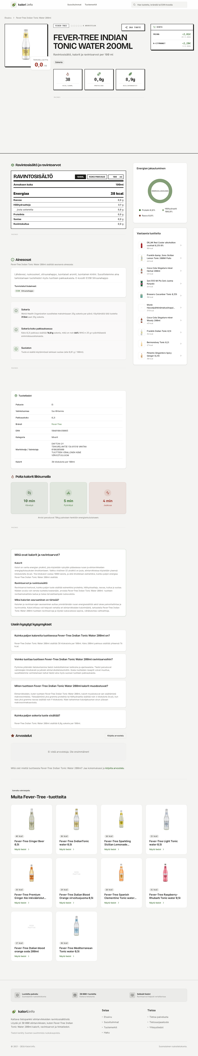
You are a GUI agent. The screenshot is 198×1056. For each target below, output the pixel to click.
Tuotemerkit (91, 4)
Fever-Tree (57, 424)
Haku (107, 1032)
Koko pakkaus (97, 177)
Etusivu (8, 18)
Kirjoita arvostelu (115, 735)
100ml (80, 177)
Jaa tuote (135, 27)
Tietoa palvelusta (158, 1016)
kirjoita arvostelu (114, 768)
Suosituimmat (74, 4)
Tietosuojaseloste (159, 1022)
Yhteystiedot (156, 1027)
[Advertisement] (99, 119)
